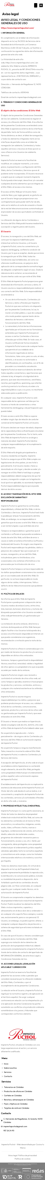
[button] (41, 5)
